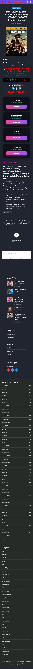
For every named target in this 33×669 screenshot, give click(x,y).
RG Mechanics (5, 627)
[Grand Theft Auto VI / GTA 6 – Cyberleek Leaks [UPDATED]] (10, 299)
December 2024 (6, 452)
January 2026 (5, 409)
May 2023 (4, 515)
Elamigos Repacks (16, 8)
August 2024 (5, 465)
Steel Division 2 (7, 212)
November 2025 (6, 415)
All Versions (4, 554)
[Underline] (7, 258)
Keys (3, 604)
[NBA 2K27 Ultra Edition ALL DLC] (10, 291)
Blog (3, 564)
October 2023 (5, 499)
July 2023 (4, 509)
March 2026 (5, 402)
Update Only (5, 654)
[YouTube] (8, 370)
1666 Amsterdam (18, 307)
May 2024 (4, 475)
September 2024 (6, 462)
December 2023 (5, 492)
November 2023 (6, 495)
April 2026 (4, 399)
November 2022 (6, 535)
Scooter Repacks (6, 634)
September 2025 (6, 422)
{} (20, 258)
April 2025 (4, 439)
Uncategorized (5, 651)
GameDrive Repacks (6, 594)
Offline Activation (6, 621)
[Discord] (12, 370)
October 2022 (5, 539)
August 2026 (5, 385)
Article (3, 561)
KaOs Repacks (5, 601)
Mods (3, 614)
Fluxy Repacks (5, 591)
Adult (3, 551)
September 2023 (6, 502)
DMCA (15, 661)
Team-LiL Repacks (6, 641)
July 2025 (4, 429)
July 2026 (4, 389)
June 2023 (4, 512)
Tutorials (4, 648)
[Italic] (5, 258)
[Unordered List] (13, 258)
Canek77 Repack (6, 568)
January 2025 (5, 449)
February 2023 (5, 525)
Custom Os (4, 571)
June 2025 (4, 432)
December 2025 (5, 412)
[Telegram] (16, 370)
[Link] (18, 258)
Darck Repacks (5, 574)
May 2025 (4, 436)
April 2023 (4, 519)
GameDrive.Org (10, 661)
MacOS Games (5, 611)
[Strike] (9, 258)
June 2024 (4, 472)
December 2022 (5, 532)
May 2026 (4, 395)
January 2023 (5, 529)
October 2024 (5, 459)
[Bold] (3, 258)
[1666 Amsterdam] (10, 309)
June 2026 (4, 392)
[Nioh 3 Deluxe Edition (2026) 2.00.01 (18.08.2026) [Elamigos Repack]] (10, 316)
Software (4, 637)
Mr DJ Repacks (5, 617)
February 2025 (5, 446)
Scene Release (5, 631)
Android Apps (5, 558)
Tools (3, 644)
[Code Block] (17, 258)
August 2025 (5, 426)
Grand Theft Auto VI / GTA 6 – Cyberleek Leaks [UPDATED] (19, 299)
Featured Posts (5, 584)
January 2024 (5, 489)
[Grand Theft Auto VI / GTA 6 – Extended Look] (10, 283)
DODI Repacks (5, 578)
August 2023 (5, 505)
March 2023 (5, 522)
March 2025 (5, 442)
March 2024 (5, 482)
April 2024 (4, 479)
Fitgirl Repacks (5, 588)
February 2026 (5, 405)
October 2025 (5, 419)
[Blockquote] (15, 258)
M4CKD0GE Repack (7, 607)
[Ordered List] (11, 258)
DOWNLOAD (16, 106)
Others (3, 624)
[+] (22, 258)
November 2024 (6, 456)
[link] (16, 80)
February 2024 (5, 485)
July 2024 (4, 469)
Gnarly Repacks (5, 597)
